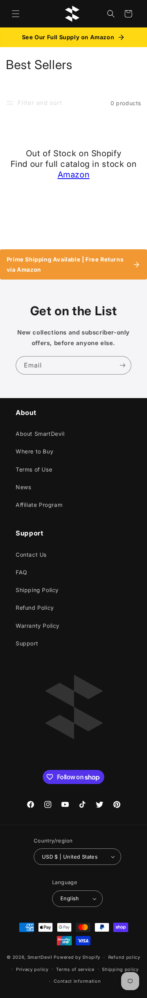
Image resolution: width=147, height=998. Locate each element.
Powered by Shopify (77, 957)
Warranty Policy (38, 625)
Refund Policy (35, 607)
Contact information (77, 981)
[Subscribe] (122, 365)
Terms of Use (34, 469)
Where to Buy (34, 451)
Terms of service (75, 969)
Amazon (74, 174)
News (23, 487)
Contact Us (31, 554)
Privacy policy (32, 969)
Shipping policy (120, 969)
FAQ (21, 572)
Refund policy (124, 957)
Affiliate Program (39, 504)
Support (27, 643)
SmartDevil (40, 957)
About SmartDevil (40, 433)
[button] (15, 13)
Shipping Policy (37, 590)
